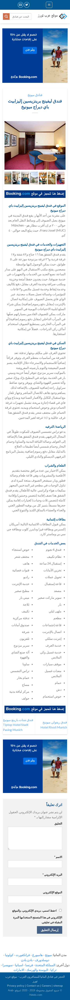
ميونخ (48, 955)
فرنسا (29, 965)
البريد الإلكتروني (52, 874)
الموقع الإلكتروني (52, 892)
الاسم (58, 856)
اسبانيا (19, 965)
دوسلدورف (42, 960)
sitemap (58, 985)
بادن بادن (26, 960)
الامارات (19, 970)
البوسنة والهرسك (37, 970)
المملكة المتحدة (45, 965)
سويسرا (8, 965)
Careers (46, 985)
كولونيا (9, 955)
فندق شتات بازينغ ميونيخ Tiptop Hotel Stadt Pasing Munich (18, 725)
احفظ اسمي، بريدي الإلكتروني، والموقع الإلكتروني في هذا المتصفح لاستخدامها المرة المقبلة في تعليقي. (37, 916)
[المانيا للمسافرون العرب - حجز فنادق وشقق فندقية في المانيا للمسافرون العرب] (52, 16)
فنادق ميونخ (35, 95)
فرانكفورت (23, 955)
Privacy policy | (17, 985)
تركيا (53, 970)
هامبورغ (37, 955)
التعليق (58, 823)
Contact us (33, 985)
